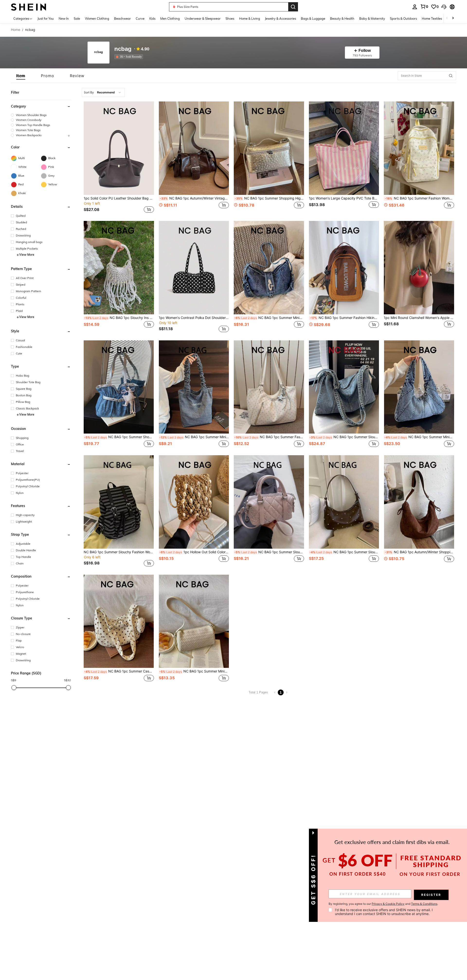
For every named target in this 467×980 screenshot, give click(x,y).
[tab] (20, 76)
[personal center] (415, 7)
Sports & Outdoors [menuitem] (403, 18)
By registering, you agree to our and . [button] (383, 904)
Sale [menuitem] (77, 18)
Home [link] (15, 30)
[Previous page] (275, 692)
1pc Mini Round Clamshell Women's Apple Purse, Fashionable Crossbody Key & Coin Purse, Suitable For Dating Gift (419, 318)
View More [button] (26, 255)
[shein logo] (28, 7)
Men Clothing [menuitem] (170, 18)
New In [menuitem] (64, 18)
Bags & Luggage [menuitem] (313, 18)
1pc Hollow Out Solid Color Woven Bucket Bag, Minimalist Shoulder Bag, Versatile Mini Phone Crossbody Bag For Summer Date (194, 552)
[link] (424, 6)
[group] (41, 115)
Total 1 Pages (258, 692)
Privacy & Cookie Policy (388, 904)
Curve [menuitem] (140, 18)
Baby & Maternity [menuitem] (372, 18)
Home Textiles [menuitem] (432, 18)
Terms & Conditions (424, 904)
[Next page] (286, 692)
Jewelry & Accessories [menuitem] (280, 18)
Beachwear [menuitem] (122, 18)
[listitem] (129, 56)
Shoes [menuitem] (229, 18)
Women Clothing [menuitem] (97, 18)
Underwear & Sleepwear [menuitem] (203, 18)
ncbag (123, 49)
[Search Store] (451, 75)
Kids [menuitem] (152, 18)
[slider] (13, 687)
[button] (444, 7)
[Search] (293, 6)
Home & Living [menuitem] (249, 18)
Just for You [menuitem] (45, 18)
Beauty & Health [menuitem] (342, 18)
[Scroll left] (447, 18)
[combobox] (103, 92)
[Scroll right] (453, 18)
